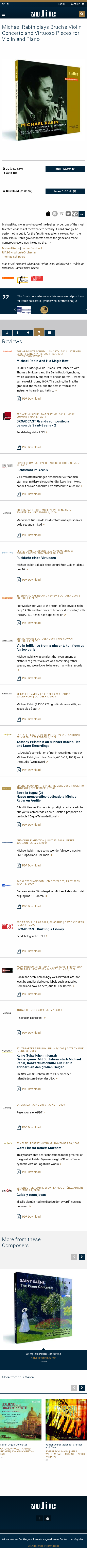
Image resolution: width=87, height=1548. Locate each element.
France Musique (28, 414)
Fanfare (23, 735)
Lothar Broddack (32, 248)
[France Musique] (7, 415)
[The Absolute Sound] (7, 351)
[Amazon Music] (61, 213)
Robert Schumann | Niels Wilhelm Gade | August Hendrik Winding (65, 1454)
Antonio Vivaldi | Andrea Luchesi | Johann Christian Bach (17, 1451)
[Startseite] (43, 13)
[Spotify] (55, 213)
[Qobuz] (75, 213)
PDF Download (31, 398)
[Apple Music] (48, 213)
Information (51, 1545)
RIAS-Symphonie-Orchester (19, 252)
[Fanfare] (7, 734)
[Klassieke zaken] (7, 693)
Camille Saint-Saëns (43, 1358)
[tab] (7, 333)
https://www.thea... (31, 356)
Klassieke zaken (28, 694)
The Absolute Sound (31, 351)
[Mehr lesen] (56, 390)
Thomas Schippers (13, 256)
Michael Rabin (11, 248)
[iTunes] (68, 213)
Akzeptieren (35, 1545)
